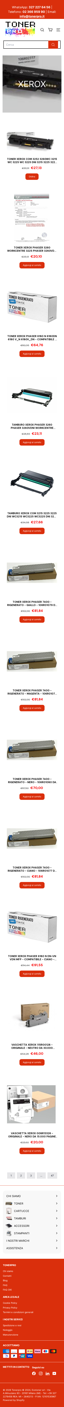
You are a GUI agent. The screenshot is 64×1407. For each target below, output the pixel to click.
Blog (5, 1280)
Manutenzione (10, 1334)
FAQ (5, 1285)
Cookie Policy (10, 1303)
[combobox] (32, 45)
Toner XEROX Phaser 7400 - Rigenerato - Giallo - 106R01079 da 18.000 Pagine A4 (32, 603)
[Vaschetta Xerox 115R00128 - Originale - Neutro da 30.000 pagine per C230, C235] (32, 1016)
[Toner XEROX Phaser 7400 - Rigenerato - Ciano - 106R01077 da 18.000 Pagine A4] (32, 838)
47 (52, 1175)
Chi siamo (8, 1271)
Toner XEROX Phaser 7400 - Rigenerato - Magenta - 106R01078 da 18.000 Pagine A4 (32, 692)
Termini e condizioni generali (18, 1312)
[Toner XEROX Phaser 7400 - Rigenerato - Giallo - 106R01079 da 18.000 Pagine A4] (32, 573)
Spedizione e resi (12, 1325)
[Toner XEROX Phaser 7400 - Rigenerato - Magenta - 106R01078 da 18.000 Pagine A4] (32, 661)
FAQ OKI (7, 1289)
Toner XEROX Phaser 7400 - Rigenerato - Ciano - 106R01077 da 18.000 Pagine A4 (32, 869)
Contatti (7, 1275)
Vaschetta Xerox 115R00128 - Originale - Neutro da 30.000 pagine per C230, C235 (32, 1046)
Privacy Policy (10, 1307)
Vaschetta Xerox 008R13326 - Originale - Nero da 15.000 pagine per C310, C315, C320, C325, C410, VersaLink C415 (32, 1135)
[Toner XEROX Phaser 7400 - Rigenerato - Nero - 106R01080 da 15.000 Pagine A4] (32, 750)
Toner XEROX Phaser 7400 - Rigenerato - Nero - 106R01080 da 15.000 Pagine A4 (32, 781)
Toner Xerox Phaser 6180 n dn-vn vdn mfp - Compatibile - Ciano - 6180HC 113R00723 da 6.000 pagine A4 (32, 958)
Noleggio (7, 1330)
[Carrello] (50, 30)
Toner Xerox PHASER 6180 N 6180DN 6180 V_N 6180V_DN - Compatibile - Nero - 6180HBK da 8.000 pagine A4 (32, 338)
